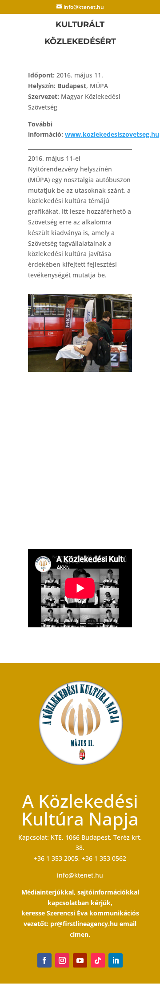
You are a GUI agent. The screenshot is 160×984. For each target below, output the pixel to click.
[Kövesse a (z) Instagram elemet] (62, 960)
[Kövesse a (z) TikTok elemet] (98, 960)
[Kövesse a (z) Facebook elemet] (44, 960)
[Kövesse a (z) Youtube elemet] (80, 960)
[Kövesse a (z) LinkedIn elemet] (115, 960)
